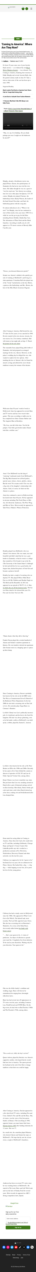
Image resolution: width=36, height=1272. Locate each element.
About (13, 1255)
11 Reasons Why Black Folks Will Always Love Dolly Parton (15, 102)
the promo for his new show (11, 343)
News (18, 39)
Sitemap (8, 1255)
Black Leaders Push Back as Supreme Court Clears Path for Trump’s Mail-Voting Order (17, 91)
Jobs (22, 1258)
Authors (5, 61)
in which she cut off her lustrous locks (15, 588)
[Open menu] (31, 8)
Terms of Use (26, 1255)
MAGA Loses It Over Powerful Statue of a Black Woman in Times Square (18, 110)
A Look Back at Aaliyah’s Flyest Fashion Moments (16, 96)
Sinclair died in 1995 (9, 1126)
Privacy (19, 1255)
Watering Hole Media (20, 1266)
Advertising (16, 1258)
